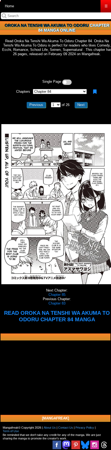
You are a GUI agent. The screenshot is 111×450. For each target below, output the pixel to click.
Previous (36, 105)
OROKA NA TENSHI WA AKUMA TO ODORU (47, 25)
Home (9, 6)
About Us (50, 427)
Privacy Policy (84, 427)
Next (81, 105)
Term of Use (11, 431)
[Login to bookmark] (95, 92)
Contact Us (65, 427)
